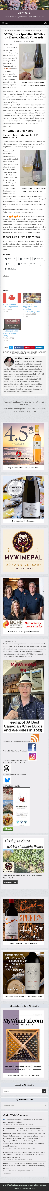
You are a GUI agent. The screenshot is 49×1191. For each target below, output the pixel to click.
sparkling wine (32, 354)
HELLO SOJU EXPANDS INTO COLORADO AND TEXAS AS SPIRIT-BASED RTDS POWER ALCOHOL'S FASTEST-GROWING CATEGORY (24, 1154)
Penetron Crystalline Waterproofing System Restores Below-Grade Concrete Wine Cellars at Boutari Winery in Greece (24, 1165)
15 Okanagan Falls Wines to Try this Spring (10, 333)
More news (7, 1174)
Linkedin (40, 348)
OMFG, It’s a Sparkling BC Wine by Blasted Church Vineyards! (24, 36)
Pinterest (30, 348)
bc (8, 31)
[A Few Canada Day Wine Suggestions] (12, 298)
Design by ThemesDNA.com (24, 1188)
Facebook (20, 348)
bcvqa (12, 352)
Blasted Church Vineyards (28, 352)
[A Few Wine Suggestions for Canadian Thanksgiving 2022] (32, 298)
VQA (41, 31)
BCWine (17, 352)
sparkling (36, 31)
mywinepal (19, 41)
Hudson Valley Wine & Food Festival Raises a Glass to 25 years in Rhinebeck (23, 1121)
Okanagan (21, 31)
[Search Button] (45, 23)
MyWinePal (24, 13)
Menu (6, 23)
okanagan (15, 354)
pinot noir (28, 31)
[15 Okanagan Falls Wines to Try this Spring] (12, 324)
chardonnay (14, 31)
